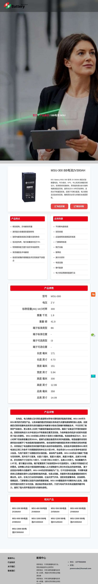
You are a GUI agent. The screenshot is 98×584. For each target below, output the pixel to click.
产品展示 (44, 115)
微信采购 (80, 206)
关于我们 (11, 566)
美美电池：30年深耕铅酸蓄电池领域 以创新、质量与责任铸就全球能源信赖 (48, 573)
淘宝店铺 (60, 206)
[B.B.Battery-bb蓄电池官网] (16, 5)
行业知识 (11, 562)
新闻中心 (11, 558)
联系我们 (11, 571)
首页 (35, 115)
